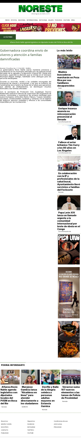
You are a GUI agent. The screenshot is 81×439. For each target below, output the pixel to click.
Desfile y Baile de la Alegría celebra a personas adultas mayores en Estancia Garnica (50, 397)
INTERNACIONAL (32, 20)
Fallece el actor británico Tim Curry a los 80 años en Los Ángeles (68, 146)
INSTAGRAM (31, 427)
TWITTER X (30, 430)
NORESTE (25, 407)
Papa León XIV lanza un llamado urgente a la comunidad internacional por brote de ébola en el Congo (68, 220)
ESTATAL (14, 20)
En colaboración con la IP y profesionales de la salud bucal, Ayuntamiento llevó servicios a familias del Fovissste (68, 181)
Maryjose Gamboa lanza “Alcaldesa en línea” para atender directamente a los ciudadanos (29, 395)
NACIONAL (21, 20)
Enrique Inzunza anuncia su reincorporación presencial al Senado (67, 114)
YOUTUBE (30, 433)
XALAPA (51, 20)
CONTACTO (4, 430)
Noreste (60, 192)
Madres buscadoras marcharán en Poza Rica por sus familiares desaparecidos (68, 79)
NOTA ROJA (43, 20)
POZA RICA (58, 20)
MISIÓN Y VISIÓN (6, 424)
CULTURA (66, 20)
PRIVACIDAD (57, 427)
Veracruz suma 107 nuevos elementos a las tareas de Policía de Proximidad (70, 392)
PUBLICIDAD (5, 433)
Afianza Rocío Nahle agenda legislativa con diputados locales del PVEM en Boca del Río (36, 42)
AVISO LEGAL (58, 424)
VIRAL (73, 20)
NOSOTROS (4, 427)
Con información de (64, 122)
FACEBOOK (30, 424)
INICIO (7, 20)
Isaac (60, 88)
